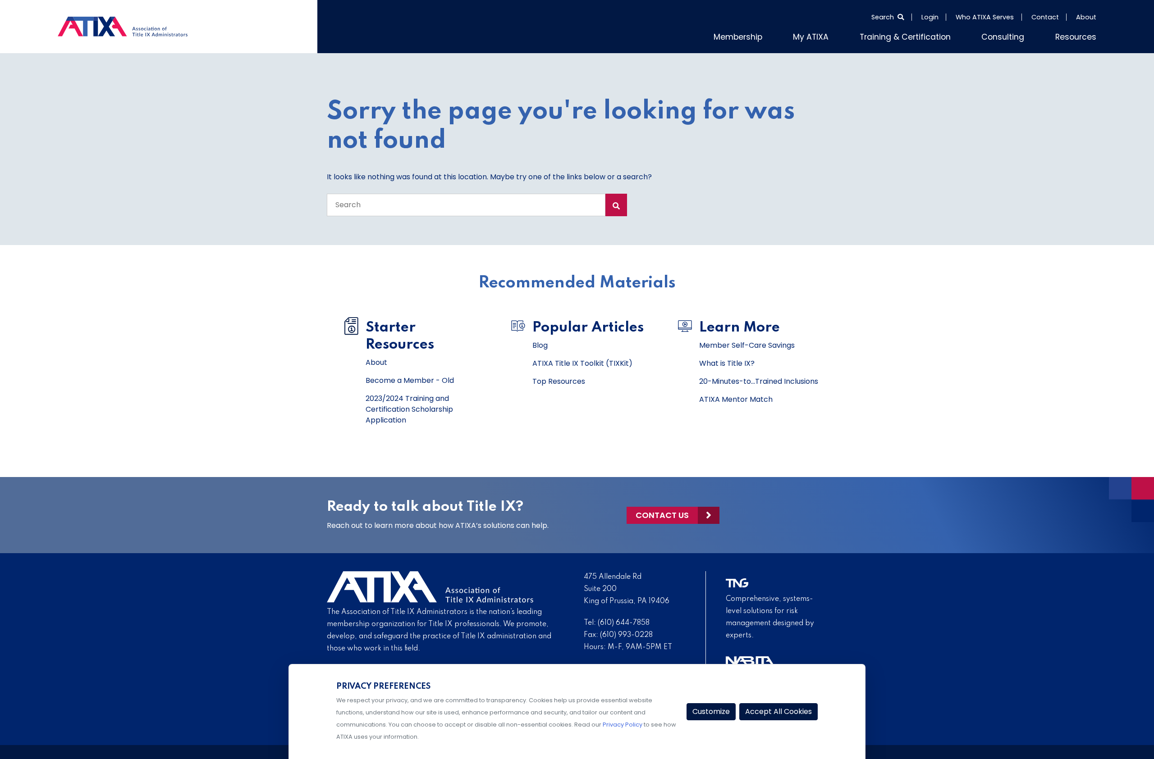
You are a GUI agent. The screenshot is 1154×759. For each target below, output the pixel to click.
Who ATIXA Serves (985, 17)
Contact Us (662, 513)
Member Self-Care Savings (747, 343)
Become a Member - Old (410, 378)
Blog (540, 343)
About (1086, 17)
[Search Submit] (616, 203)
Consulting (1013, 35)
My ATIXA (844, 35)
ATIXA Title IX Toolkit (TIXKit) (582, 361)
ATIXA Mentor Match (736, 397)
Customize (711, 711)
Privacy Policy (622, 724)
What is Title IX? (727, 361)
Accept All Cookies (778, 711)
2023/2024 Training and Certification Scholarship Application (409, 407)
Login (930, 17)
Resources (1079, 35)
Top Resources (558, 379)
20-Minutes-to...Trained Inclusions (758, 379)
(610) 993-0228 (626, 633)
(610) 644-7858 (624, 621)
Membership (779, 35)
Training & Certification (928, 35)
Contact (1045, 17)
